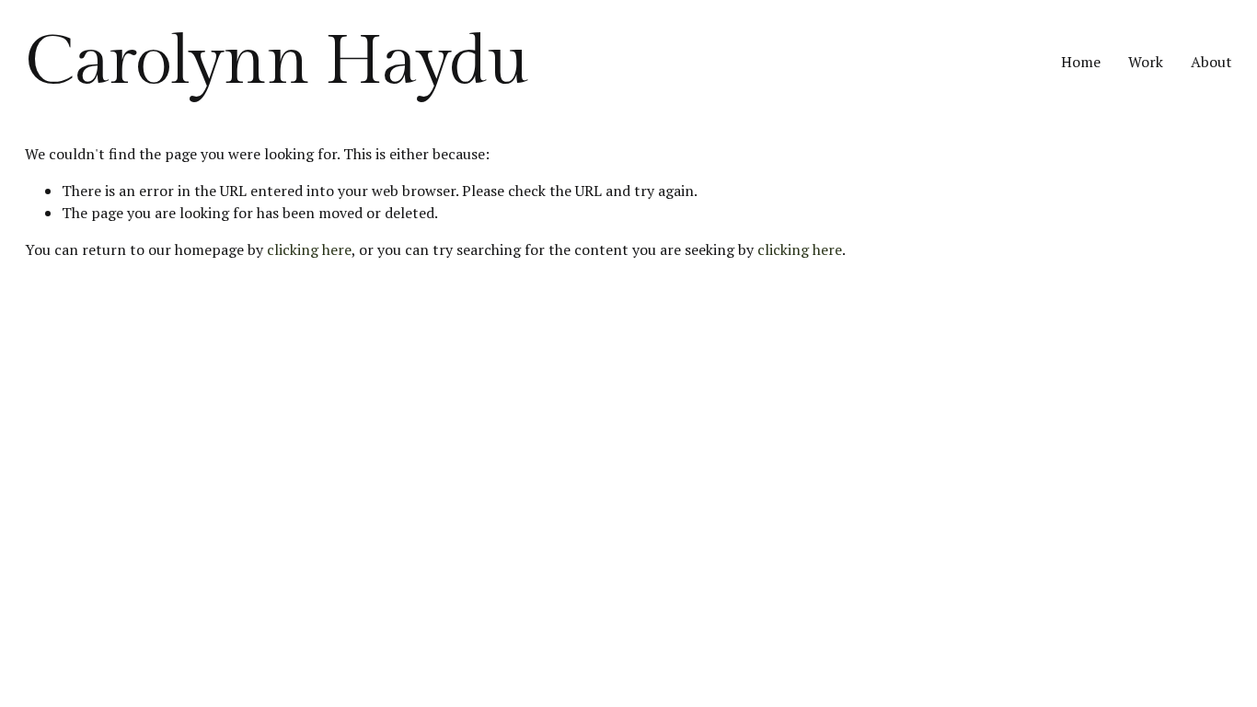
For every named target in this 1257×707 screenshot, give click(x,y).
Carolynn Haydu (276, 61)
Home (1081, 62)
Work (1145, 62)
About (1211, 62)
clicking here (309, 249)
